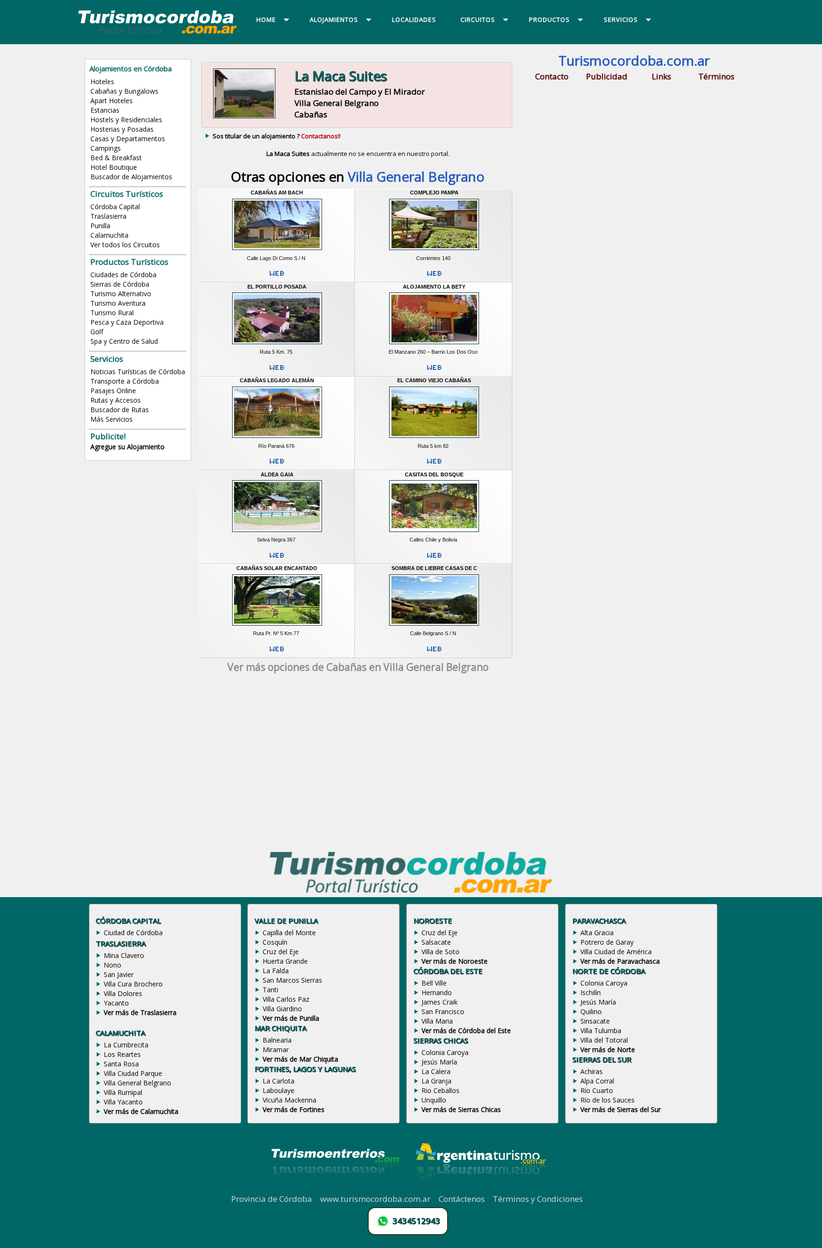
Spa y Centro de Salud (124, 341)
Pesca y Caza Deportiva (127, 322)
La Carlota (278, 1080)
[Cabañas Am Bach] (277, 251)
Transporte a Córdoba (124, 381)
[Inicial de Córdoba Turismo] (158, 33)
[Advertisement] (358, 764)
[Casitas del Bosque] (434, 533)
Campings (105, 148)
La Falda (276, 970)
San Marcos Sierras (292, 980)
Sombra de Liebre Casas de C (434, 568)
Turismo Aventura (118, 303)
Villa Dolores (123, 993)
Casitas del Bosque (434, 474)
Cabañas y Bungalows (124, 91)
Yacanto (116, 1002)
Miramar (276, 1049)
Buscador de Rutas (119, 409)
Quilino (591, 1011)
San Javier (119, 974)
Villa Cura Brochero (133, 983)
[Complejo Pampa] (434, 251)
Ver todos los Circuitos (125, 244)
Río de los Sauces (607, 1099)
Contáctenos (462, 1198)
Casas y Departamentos (127, 138)
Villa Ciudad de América (616, 951)
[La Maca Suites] (244, 117)
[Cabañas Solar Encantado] (277, 627)
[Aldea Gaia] (277, 533)
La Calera (435, 1071)
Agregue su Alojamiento (127, 446)
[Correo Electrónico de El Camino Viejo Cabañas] (434, 465)
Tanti (270, 989)
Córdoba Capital (115, 206)
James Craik (439, 1001)
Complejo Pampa (434, 192)
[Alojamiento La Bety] (434, 345)
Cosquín (275, 942)
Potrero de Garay (607, 942)
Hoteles (102, 81)
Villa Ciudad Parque (133, 1073)
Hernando (436, 992)
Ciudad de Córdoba (133, 932)
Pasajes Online (113, 390)
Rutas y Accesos (115, 400)
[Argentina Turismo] (480, 1188)
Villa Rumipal (123, 1092)
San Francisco (442, 1011)
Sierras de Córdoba (119, 284)
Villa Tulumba (600, 1030)
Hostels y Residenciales (126, 119)
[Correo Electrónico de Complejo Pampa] (434, 277)
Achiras (591, 1071)
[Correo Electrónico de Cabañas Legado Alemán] (277, 465)
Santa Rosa (121, 1063)
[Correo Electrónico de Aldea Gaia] (277, 559)
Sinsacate (595, 1020)
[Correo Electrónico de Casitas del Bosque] (434, 559)
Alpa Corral (597, 1080)
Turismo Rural (112, 312)
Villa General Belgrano (137, 1082)
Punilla (100, 225)
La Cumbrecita (126, 1044)
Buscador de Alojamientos (131, 176)
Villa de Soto (440, 951)
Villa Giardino (282, 1008)
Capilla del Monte (289, 932)
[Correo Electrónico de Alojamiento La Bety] (434, 371)
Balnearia (277, 1040)
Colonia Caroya (445, 1052)
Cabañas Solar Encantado (276, 568)
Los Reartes (122, 1054)
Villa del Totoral (604, 1040)
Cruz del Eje (281, 951)
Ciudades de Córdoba (123, 274)
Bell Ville (434, 982)
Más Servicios (111, 419)
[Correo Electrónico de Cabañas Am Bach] (277, 277)
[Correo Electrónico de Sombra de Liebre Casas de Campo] (434, 653)
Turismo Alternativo (120, 293)
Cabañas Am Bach (277, 192)
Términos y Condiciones (538, 1198)
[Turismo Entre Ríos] (335, 1188)
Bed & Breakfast (116, 157)
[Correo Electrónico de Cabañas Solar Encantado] (277, 653)
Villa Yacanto (123, 1101)
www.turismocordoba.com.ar (375, 1198)
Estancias (104, 110)
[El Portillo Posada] (277, 345)
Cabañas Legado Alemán (277, 380)
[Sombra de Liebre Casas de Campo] (434, 627)
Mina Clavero (124, 955)
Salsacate (436, 942)
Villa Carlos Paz (286, 999)
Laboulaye (278, 1090)
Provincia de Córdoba (271, 1198)
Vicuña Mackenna (289, 1099)
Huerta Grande (285, 961)
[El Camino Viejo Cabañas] (434, 439)
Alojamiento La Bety (434, 287)
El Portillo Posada (276, 287)
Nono (112, 964)
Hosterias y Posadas (122, 129)
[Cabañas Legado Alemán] (277, 439)
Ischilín (590, 992)
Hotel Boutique (113, 167)
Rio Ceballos (440, 1090)
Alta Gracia (597, 932)
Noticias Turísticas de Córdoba (137, 371)
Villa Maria (437, 1020)
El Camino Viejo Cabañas (434, 380)
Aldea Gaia (277, 474)
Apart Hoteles (111, 100)
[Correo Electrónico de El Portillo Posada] (277, 371)
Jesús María (439, 1061)
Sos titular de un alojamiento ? (277, 136)
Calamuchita (109, 235)
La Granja (436, 1080)
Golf (96, 331)
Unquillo (433, 1099)
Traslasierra (108, 216)
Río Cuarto (596, 1090)
